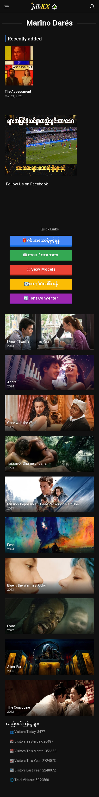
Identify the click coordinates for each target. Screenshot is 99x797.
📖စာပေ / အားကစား (41, 255)
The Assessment (18, 91)
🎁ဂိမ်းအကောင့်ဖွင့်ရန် (41, 240)
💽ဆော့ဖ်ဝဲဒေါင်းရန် (41, 283)
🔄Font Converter (41, 298)
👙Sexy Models (41, 269)
